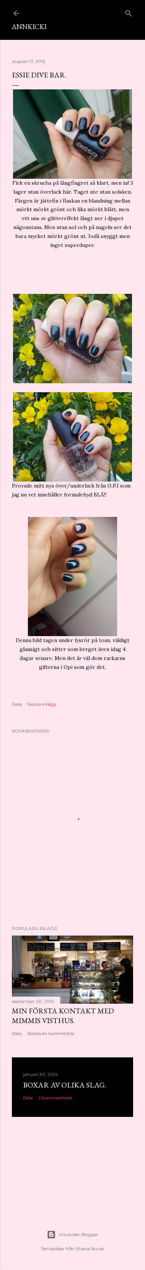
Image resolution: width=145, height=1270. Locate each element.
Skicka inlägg (41, 704)
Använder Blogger (78, 1234)
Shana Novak (90, 1248)
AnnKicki (29, 26)
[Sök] (128, 11)
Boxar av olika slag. (64, 1085)
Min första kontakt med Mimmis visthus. (63, 1015)
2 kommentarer (55, 1098)
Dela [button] (17, 704)
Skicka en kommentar (51, 1033)
